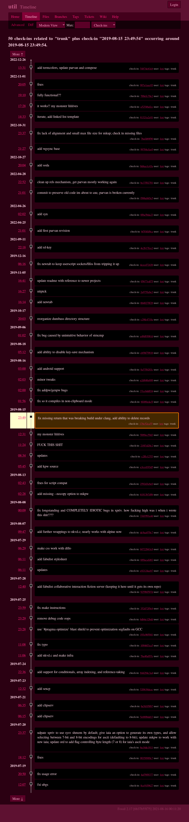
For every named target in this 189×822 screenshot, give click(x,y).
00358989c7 (146, 758)
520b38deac (146, 689)
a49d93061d (146, 336)
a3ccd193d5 (146, 467)
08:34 (22, 455)
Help (115, 16)
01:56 (22, 400)
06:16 (22, 263)
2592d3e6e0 (146, 484)
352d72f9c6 (146, 608)
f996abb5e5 (146, 198)
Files (46, 16)
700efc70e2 (146, 96)
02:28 (22, 493)
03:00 (22, 368)
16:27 (22, 291)
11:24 (22, 444)
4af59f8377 (147, 774)
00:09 (22, 510)
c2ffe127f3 (147, 456)
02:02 (22, 213)
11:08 (22, 644)
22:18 (22, 247)
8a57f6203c (146, 369)
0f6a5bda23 (146, 214)
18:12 (22, 757)
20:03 (22, 318)
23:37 (22, 133)
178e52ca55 (146, 423)
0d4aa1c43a (146, 166)
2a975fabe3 (146, 292)
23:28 (22, 629)
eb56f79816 (146, 352)
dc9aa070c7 (146, 532)
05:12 (22, 352)
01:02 (22, 335)
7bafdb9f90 (147, 138)
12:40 (22, 586)
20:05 (22, 84)
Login (174, 4)
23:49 (22, 417)
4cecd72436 (146, 265)
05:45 (22, 466)
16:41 (22, 280)
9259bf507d (146, 592)
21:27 (22, 148)
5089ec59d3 (146, 435)
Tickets (89, 16)
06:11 (22, 559)
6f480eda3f (147, 401)
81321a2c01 (146, 117)
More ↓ (17, 798)
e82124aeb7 (146, 570)
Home (15, 16)
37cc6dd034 (146, 391)
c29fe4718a (147, 319)
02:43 (22, 482)
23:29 (22, 618)
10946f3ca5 (146, 645)
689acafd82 (146, 560)
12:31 (22, 434)
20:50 (22, 773)
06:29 (22, 548)
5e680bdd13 (146, 717)
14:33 (22, 116)
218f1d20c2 (146, 445)
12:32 (22, 688)
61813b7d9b (146, 494)
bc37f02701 (146, 182)
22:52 (22, 181)
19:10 (22, 95)
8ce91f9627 (146, 785)
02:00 (22, 390)
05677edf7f (147, 281)
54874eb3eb (146, 68)
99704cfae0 (146, 149)
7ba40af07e (146, 656)
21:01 (22, 192)
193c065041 (146, 634)
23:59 (22, 607)
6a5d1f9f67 (147, 706)
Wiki (103, 16)
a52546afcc (146, 106)
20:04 (22, 165)
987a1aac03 (146, 85)
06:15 (22, 716)
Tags (76, 16)
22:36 (22, 671)
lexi (162, 68)
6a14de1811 (146, 747)
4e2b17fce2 (146, 248)
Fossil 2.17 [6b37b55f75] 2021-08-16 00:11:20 (149, 808)
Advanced (17, 24)
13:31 (22, 67)
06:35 (22, 705)
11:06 (22, 655)
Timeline (31, 16)
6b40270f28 (146, 303)
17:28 (22, 105)
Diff (30, 24)
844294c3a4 (146, 673)
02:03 (22, 379)
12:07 (22, 784)
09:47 (22, 531)
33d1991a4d (146, 516)
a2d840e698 (146, 380)
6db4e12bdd (146, 619)
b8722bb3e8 (146, 549)
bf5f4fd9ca (147, 231)
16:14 (22, 301)
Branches (61, 16)
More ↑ (17, 54)
